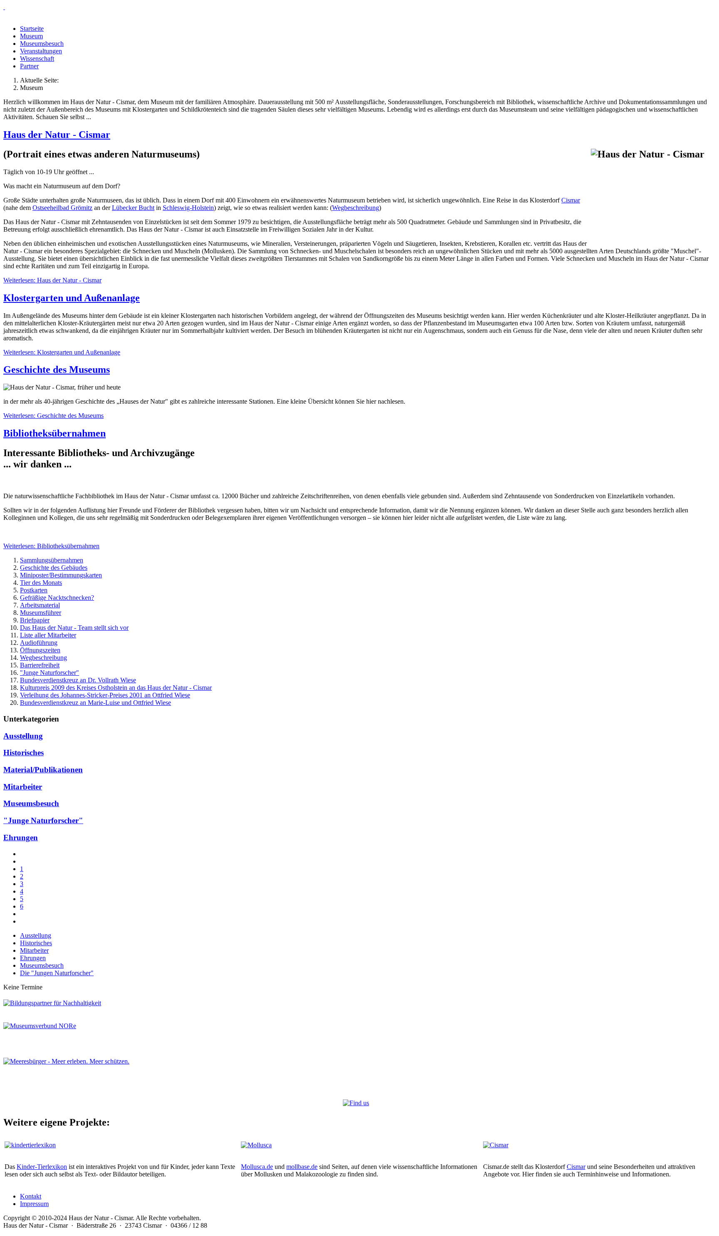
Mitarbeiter (22, 786)
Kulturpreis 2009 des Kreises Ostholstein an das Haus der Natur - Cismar (116, 687)
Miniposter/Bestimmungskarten (61, 575)
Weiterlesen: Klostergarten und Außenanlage (61, 352)
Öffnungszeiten (40, 650)
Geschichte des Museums (56, 369)
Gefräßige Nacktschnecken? (57, 597)
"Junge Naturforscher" (49, 672)
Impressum (34, 1203)
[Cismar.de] (495, 1145)
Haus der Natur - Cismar (56, 134)
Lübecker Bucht (133, 207)
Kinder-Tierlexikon (42, 1166)
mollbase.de (301, 1166)
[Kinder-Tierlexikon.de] (30, 1145)
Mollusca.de (257, 1166)
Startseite (32, 28)
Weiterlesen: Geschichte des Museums (53, 415)
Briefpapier (35, 620)
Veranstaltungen (41, 51)
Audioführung (38, 642)
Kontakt (30, 1196)
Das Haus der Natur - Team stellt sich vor (74, 627)
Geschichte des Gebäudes (53, 567)
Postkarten (33, 590)
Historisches (23, 752)
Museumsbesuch (42, 43)
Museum (31, 36)
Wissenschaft (37, 58)
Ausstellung (23, 736)
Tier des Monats (41, 582)
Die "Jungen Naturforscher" (57, 972)
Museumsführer (40, 612)
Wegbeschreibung (355, 207)
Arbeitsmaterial (40, 605)
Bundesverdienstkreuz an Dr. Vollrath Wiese (78, 680)
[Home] (359, 7)
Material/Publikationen (43, 769)
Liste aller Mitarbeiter (48, 635)
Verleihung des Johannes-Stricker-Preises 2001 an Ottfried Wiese (105, 695)
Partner (29, 66)
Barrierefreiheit (40, 665)
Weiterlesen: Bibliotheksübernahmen (51, 545)
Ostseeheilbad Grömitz (62, 207)
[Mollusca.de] (256, 1145)
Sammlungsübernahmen (51, 560)
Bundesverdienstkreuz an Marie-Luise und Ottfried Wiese (95, 702)
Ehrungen (20, 837)
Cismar (570, 200)
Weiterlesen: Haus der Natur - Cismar (52, 280)
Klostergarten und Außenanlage (71, 297)
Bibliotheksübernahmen (54, 433)
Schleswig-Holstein (188, 207)
